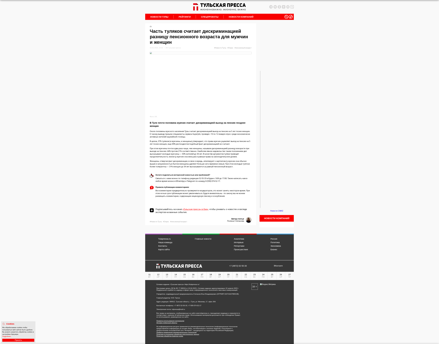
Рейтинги (185, 17)
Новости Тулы (159, 17)
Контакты (162, 246)
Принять (18, 340)
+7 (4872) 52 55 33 (238, 266)
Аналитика (239, 239)
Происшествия (241, 249)
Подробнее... (7, 336)
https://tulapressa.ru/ (192, 284)
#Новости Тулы (220, 48)
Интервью (239, 242)
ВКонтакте (278, 266)
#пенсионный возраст (243, 48)
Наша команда (165, 242)
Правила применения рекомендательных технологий (176, 332)
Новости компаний (241, 17)
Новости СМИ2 (276, 211)
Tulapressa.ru (164, 239)
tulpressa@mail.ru (178, 309)
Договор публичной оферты (166, 323)
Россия (273, 239)
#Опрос (230, 48)
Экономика (275, 246)
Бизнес (273, 249)
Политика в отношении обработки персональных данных (177, 334)
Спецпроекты (209, 17)
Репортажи (239, 246)
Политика (275, 242)
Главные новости (203, 239)
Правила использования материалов (170, 321)
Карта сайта (164, 249)
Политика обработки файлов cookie (169, 336)
